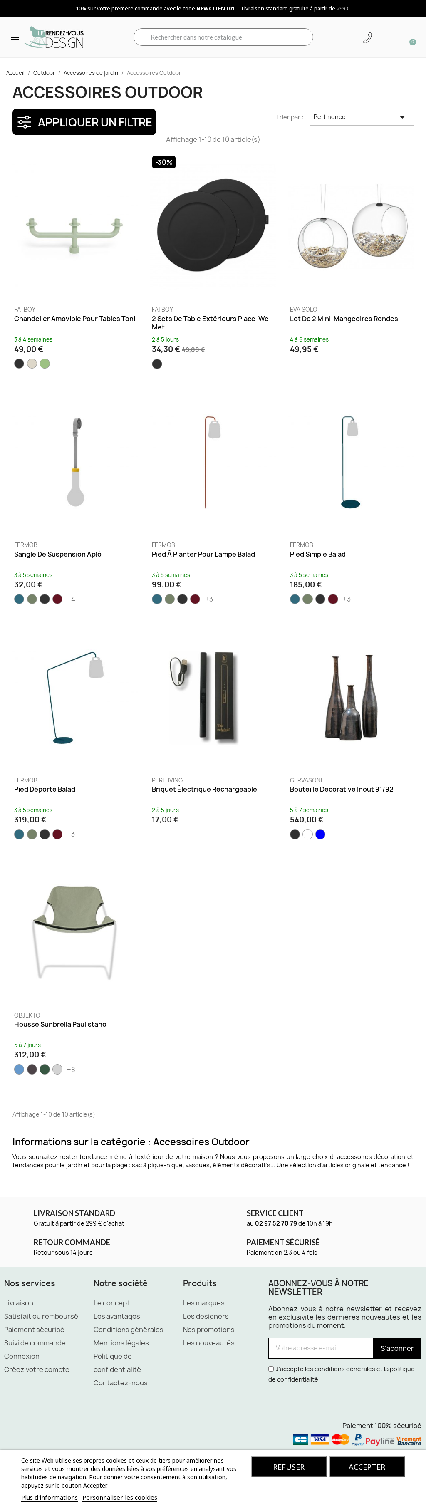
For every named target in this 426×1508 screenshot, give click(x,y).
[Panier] (410, 37)
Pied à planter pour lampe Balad (203, 554)
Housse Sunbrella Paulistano (60, 1024)
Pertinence (361, 117)
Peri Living (167, 780)
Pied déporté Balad (44, 789)
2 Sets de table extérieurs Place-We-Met (212, 323)
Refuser (289, 1467)
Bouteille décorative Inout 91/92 (342, 789)
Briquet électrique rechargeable (204, 789)
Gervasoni (306, 780)
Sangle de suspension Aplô (58, 554)
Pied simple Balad (318, 554)
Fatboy (24, 309)
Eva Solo (303, 309)
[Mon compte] (382, 37)
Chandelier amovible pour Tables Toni (74, 318)
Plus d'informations (49, 1497)
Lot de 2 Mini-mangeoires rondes (344, 318)
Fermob (25, 545)
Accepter (367, 1467)
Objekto (27, 1015)
